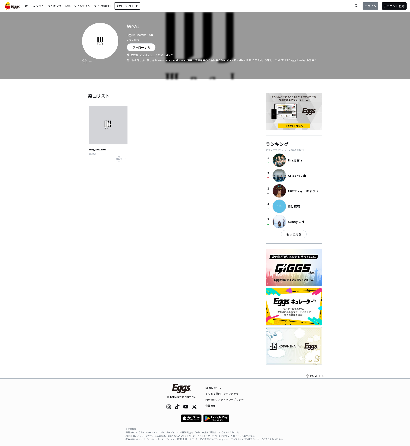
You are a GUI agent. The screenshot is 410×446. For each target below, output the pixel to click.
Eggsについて (213, 387)
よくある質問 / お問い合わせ (222, 393)
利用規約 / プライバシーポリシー (224, 399)
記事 (67, 6)
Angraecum (97, 149)
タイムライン (82, 6)
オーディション (34, 6)
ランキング (55, 6)
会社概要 (210, 405)
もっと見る (293, 234)
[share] (84, 61)
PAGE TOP (317, 376)
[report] (90, 61)
